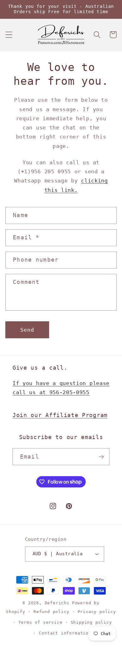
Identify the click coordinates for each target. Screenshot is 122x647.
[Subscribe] (101, 456)
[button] (9, 35)
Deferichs (57, 603)
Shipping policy (91, 622)
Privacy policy (97, 611)
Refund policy (51, 611)
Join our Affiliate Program (60, 415)
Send (27, 330)
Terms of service (40, 622)
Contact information (65, 633)
